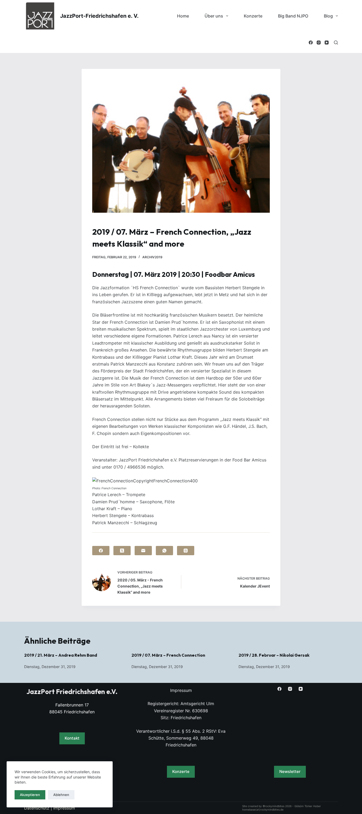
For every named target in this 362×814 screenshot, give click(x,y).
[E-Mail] (143, 550)
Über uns (214, 16)
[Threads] (185, 550)
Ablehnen (61, 795)
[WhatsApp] (164, 550)
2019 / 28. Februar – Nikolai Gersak (274, 655)
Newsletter (290, 771)
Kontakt (72, 738)
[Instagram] (319, 43)
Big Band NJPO (293, 16)
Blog (328, 16)
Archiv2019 (152, 257)
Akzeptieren (30, 795)
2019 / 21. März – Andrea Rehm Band (60, 655)
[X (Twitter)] (122, 550)
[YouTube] (327, 43)
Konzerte (253, 16)
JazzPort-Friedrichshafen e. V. (99, 16)
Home (183, 16)
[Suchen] (336, 43)
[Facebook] (311, 43)
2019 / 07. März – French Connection (168, 655)
